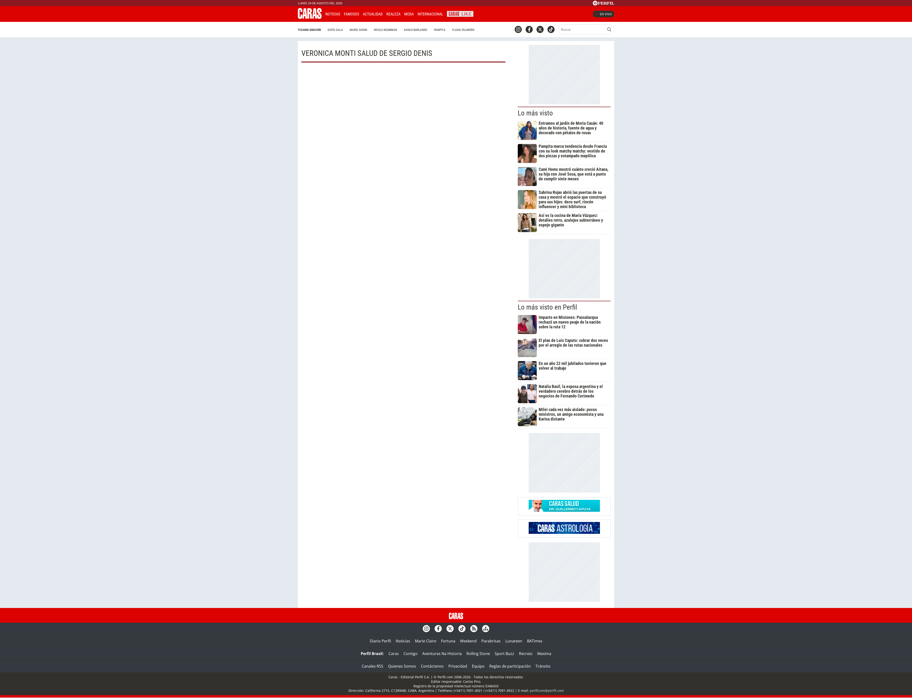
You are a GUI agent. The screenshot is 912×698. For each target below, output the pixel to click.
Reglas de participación (510, 666)
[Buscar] (609, 29)
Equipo (478, 666)
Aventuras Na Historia (442, 653)
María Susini (358, 30)
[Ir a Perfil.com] (603, 4)
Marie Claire (425, 641)
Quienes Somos (402, 666)
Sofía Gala (335, 30)
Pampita (440, 30)
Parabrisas (491, 641)
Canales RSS (372, 666)
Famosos (351, 14)
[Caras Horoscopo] (564, 532)
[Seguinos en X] (540, 29)
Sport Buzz (504, 653)
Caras (394, 653)
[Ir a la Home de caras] (310, 17)
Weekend (468, 641)
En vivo (606, 14)
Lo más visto (535, 113)
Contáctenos (432, 666)
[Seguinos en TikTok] (551, 29)
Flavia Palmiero (463, 30)
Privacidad (457, 666)
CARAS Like (460, 13)
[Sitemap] (485, 628)
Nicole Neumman (385, 30)
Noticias (332, 14)
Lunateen (513, 641)
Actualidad (373, 14)
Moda (409, 14)
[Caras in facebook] (529, 29)
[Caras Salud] (564, 510)
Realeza (393, 14)
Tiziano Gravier (309, 30)
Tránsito (543, 666)
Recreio (525, 653)
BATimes (534, 641)
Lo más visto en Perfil (547, 307)
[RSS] (473, 628)
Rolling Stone (478, 653)
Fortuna (448, 641)
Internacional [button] (430, 14)
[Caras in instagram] (518, 29)
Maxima (544, 653)
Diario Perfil (380, 641)
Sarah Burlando (415, 30)
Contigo (411, 653)
